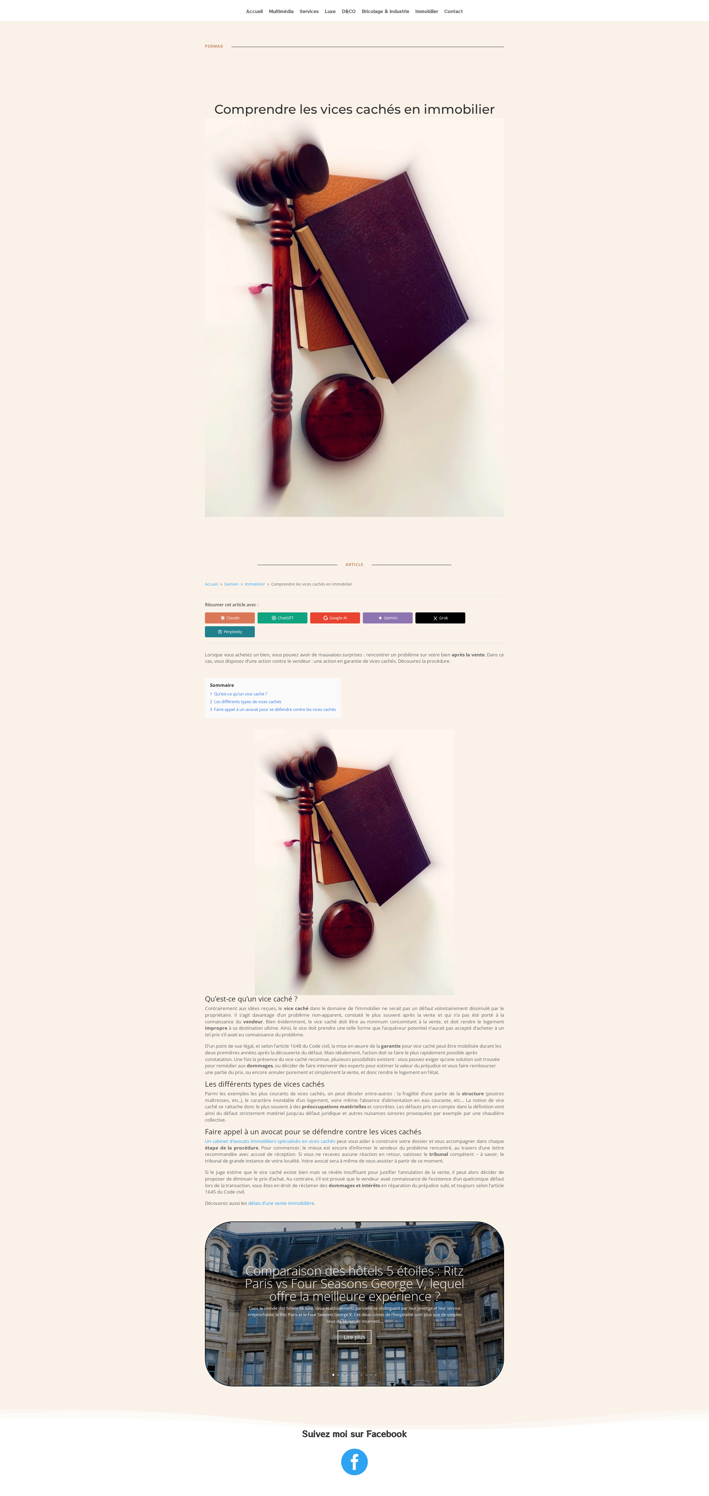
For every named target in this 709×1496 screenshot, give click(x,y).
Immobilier (426, 11)
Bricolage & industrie (385, 11)
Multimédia (281, 11)
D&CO (349, 11)
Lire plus (354, 1337)
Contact (453, 11)
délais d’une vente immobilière (281, 1203)
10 (376, 1375)
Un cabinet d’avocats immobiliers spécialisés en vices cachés (270, 1141)
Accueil (254, 11)
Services (309, 11)
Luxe (330, 11)
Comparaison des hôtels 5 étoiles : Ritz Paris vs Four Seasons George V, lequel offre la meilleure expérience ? (354, 1283)
